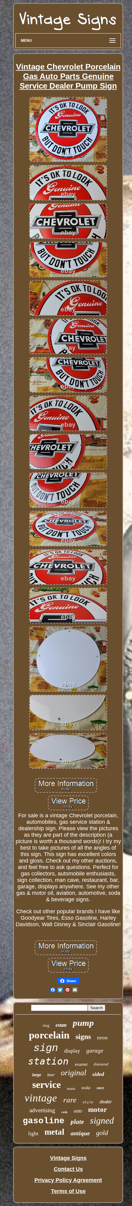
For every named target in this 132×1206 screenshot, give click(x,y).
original (73, 1072)
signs (83, 1037)
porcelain (49, 1035)
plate (77, 1121)
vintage (41, 1098)
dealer (105, 1101)
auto (78, 1110)
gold (102, 1133)
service (46, 1084)
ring (46, 1025)
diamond (101, 1064)
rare (69, 1100)
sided (98, 1074)
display (72, 1051)
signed (102, 1120)
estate (61, 1025)
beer (51, 1075)
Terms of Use (68, 1191)
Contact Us (68, 1169)
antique (80, 1133)
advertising (42, 1110)
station (48, 1061)
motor (97, 1109)
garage (94, 1050)
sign (45, 1048)
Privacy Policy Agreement (68, 1180)
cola (64, 1112)
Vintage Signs (68, 1158)
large (36, 1075)
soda (86, 1087)
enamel (81, 1064)
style (88, 1102)
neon (102, 1038)
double (71, 1088)
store (100, 1088)
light (33, 1134)
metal (54, 1132)
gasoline (43, 1121)
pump (83, 1023)
